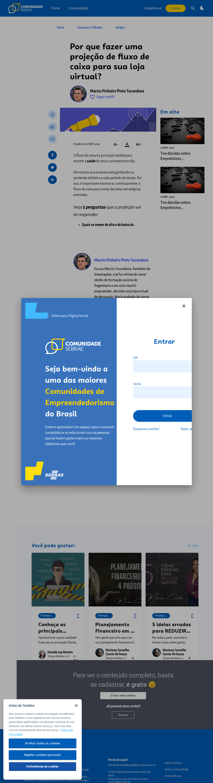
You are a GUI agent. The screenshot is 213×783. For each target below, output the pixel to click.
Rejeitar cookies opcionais (42, 755)
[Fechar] (76, 705)
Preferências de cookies (42, 766)
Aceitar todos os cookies (42, 743)
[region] (42, 739)
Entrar (167, 416)
